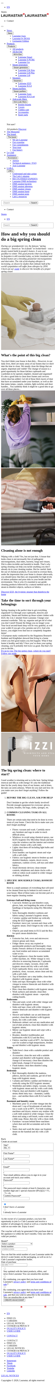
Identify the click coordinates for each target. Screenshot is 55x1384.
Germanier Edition (20, 41)
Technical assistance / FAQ (24, 163)
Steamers (16, 78)
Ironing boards (24, 104)
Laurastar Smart (25, 57)
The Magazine (13, 132)
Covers (21, 107)
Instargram (11, 1360)
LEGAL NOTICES (10, 1375)
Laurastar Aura (19, 36)
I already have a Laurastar (14, 1212)
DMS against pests (20, 194)
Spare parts (23, 115)
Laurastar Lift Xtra (26, 70)
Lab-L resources (19, 196)
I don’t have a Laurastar (14, 1207)
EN (8, 7)
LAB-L (10, 168)
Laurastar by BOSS (21, 38)
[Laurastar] (27, 15)
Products (11, 43)
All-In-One (17, 51)
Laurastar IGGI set (26, 96)
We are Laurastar (20, 140)
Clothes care (23, 109)
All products (17, 49)
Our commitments (20, 145)
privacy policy (20, 1282)
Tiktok (10, 1363)
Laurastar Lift (24, 75)
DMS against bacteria (22, 184)
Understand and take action (24, 173)
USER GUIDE (13, 1331)
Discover (22, 129)
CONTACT (12, 1336)
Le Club (10, 152)
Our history (17, 150)
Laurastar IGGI (25, 86)
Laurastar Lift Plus (26, 73)
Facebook (11, 1366)
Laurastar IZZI (24, 83)
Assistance (11, 155)
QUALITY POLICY (16, 1328)
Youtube (10, 1368)
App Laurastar (18, 165)
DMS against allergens (22, 186)
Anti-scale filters (19, 99)
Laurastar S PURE (26, 59)
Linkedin (11, 1371)
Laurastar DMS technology (24, 181)
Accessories (23, 112)
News (9, 30)
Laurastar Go (24, 62)
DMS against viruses (21, 189)
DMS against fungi (20, 191)
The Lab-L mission (20, 176)
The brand (11, 134)
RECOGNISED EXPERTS (25, 179)
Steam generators (20, 65)
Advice (15, 160)
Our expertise (18, 142)
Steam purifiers (19, 88)
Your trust (16, 147)
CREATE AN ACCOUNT (14, 1300)
